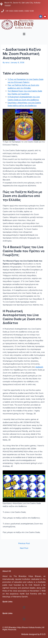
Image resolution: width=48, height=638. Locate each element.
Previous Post (24, 543)
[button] (24, 34)
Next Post (24, 548)
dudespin (39, 367)
